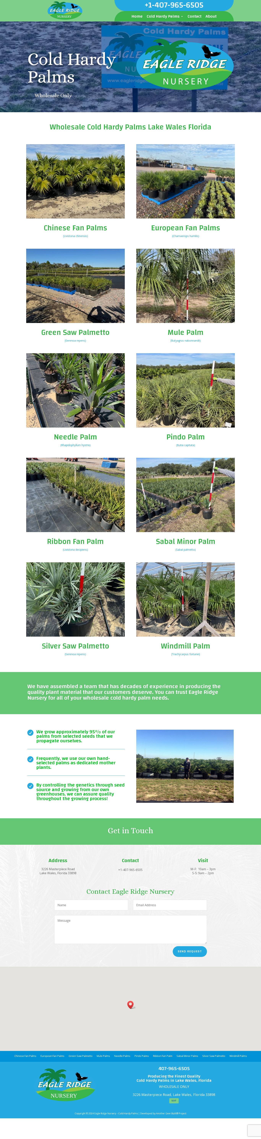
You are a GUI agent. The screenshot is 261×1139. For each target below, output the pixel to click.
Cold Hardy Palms (163, 17)
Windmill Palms (238, 1056)
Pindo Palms (142, 1056)
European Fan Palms (185, 228)
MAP (174, 1100)
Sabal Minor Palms (187, 1056)
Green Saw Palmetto (75, 332)
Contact (194, 17)
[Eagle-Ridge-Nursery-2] (185, 802)
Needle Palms (122, 1056)
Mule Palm (185, 332)
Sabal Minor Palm (185, 542)
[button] (131, 1005)
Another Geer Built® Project (171, 1113)
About (211, 17)
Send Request (190, 951)
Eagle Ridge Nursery (105, 1113)
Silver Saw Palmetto (75, 646)
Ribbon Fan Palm (75, 542)
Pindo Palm (185, 437)
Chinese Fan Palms (75, 228)
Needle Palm (75, 437)
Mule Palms (103, 1056)
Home (137, 17)
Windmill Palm (185, 646)
